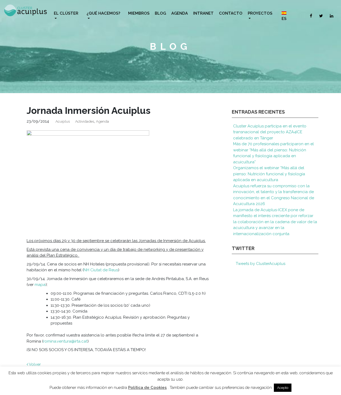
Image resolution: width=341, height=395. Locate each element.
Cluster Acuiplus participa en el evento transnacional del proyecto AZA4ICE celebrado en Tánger (269, 132)
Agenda (179, 13)
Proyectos (260, 13)
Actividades (84, 121)
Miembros (138, 13)
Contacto (230, 13)
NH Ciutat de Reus (101, 270)
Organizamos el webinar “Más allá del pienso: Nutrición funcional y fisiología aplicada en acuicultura (269, 173)
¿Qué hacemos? (103, 13)
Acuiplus (62, 121)
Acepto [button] (282, 388)
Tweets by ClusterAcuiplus (260, 263)
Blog (160, 13)
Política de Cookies (147, 387)
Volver (34, 364)
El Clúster (66, 13)
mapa (40, 284)
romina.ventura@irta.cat (65, 341)
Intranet (203, 13)
